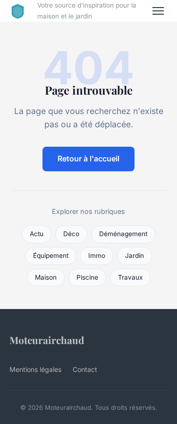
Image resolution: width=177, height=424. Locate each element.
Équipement (50, 255)
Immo (96, 255)
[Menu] (158, 10)
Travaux (130, 277)
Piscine (87, 277)
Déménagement (123, 234)
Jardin (134, 255)
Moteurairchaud (46, 339)
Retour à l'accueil (88, 158)
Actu (36, 234)
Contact (85, 369)
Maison (46, 277)
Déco (71, 234)
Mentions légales (35, 369)
